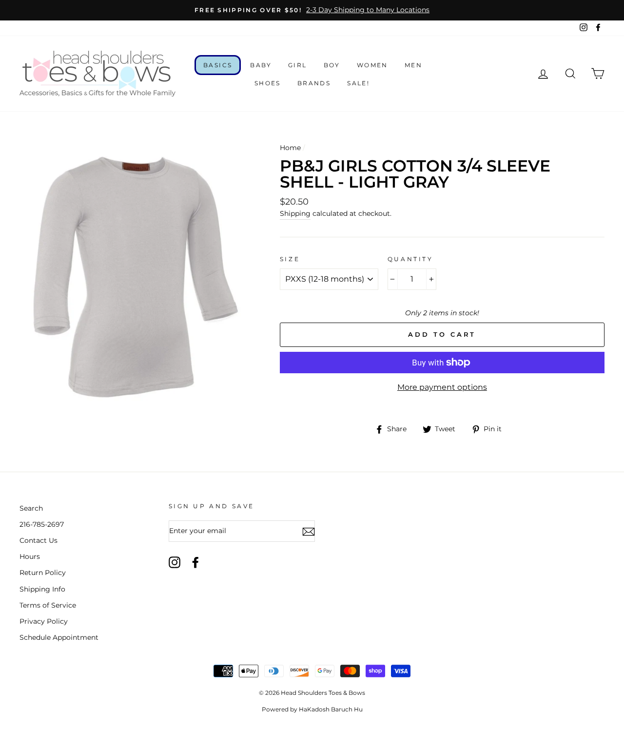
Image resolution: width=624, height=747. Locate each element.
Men (413, 65)
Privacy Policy (44, 621)
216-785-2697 (42, 524)
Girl (297, 65)
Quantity (410, 259)
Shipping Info (42, 589)
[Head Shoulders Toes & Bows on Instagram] (174, 562)
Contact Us (39, 540)
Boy (332, 65)
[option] (312, 10)
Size (290, 259)
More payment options (442, 387)
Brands (314, 83)
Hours (30, 556)
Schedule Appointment (59, 637)
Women (372, 65)
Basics (217, 65)
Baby (261, 65)
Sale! (358, 83)
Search (31, 508)
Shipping (295, 213)
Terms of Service (48, 605)
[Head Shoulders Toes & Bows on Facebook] (195, 562)
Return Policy (43, 572)
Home (290, 148)
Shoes (267, 83)
